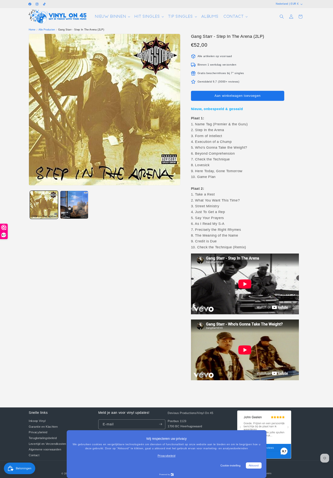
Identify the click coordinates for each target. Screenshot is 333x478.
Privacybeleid (38, 431)
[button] (112, 17)
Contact (34, 454)
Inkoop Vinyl (37, 420)
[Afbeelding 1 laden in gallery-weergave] (44, 205)
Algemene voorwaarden (45, 449)
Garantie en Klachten (43, 426)
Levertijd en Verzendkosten (47, 443)
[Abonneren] (160, 424)
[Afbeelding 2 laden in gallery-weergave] (74, 205)
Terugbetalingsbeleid (43, 437)
